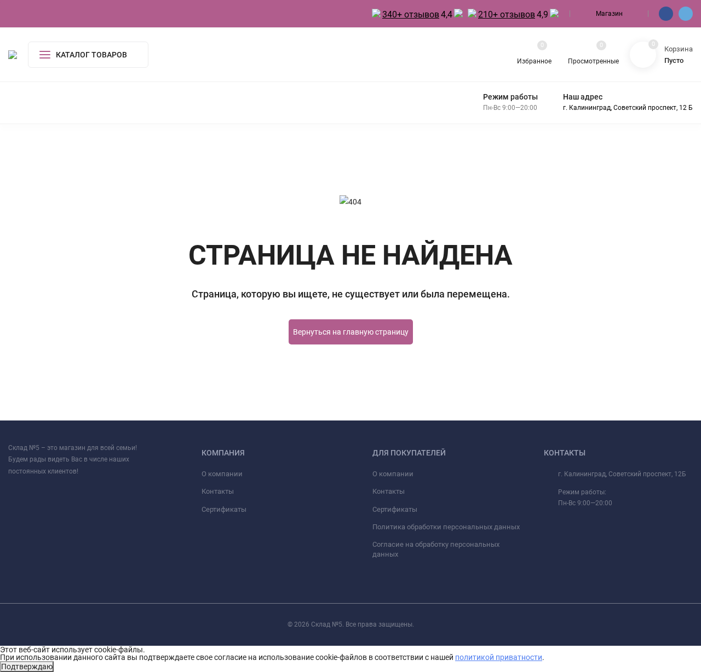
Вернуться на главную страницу (351, 332)
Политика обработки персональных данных (446, 527)
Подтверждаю (27, 666)
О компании (222, 474)
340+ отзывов (410, 14)
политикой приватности (498, 657)
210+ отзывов (506, 14)
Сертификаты (224, 509)
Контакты (218, 491)
